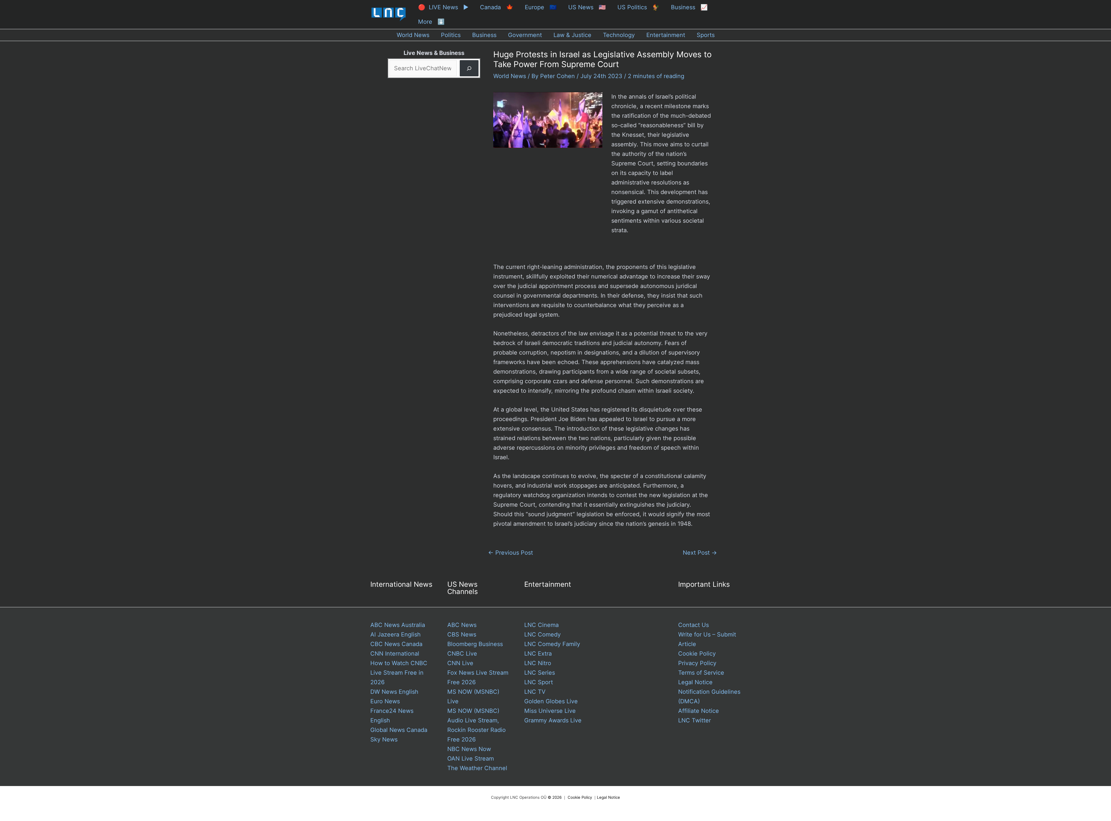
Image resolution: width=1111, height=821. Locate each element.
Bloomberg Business (475, 644)
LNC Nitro (537, 663)
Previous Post (510, 552)
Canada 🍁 (496, 7)
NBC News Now (469, 749)
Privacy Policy (697, 663)
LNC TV (535, 691)
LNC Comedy (542, 634)
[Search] (469, 68)
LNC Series (539, 672)
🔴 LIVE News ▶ (443, 7)
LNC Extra (538, 653)
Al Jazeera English (395, 634)
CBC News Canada (396, 644)
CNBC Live (462, 653)
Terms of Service (701, 672)
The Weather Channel (477, 768)
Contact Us (693, 624)
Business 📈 (689, 7)
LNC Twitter (694, 720)
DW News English (394, 691)
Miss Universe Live (550, 710)
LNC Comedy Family (552, 644)
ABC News (462, 624)
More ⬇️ (431, 21)
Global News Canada (398, 729)
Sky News (384, 739)
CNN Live (460, 663)
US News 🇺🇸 (587, 7)
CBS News (461, 634)
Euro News (385, 701)
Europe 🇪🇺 (541, 7)
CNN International (394, 653)
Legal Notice (695, 682)
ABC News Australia (397, 624)
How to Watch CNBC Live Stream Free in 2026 (398, 673)
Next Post (700, 552)
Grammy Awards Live (553, 720)
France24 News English (391, 715)
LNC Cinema (541, 624)
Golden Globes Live (551, 701)
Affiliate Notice (698, 710)
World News (509, 76)
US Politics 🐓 (638, 7)
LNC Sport (538, 682)
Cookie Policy (697, 653)
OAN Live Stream (470, 758)
